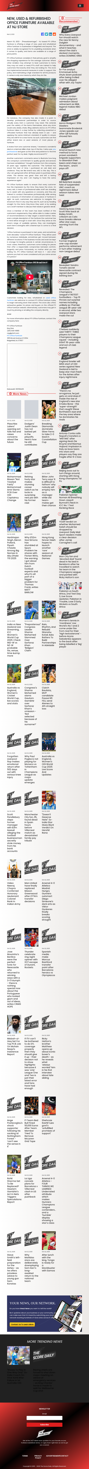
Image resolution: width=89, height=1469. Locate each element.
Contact (64, 1456)
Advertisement (53, 1456)
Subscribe (44, 1424)
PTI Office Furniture (14, 335)
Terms (25, 1456)
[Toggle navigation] (81, 5)
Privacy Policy (38, 1457)
